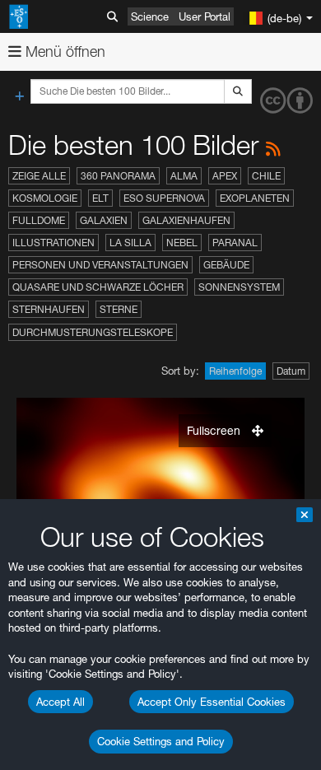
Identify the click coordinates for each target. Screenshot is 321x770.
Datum (291, 371)
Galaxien (104, 220)
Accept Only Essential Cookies (211, 701)
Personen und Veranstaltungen (100, 265)
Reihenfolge (235, 371)
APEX (224, 176)
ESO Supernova (164, 198)
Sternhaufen (48, 309)
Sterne (118, 309)
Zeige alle (39, 176)
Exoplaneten (255, 198)
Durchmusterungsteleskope (92, 332)
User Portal (204, 16)
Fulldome (38, 220)
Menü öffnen (63, 51)
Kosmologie (44, 198)
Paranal (235, 242)
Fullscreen (215, 430)
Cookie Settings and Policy (161, 741)
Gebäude (226, 265)
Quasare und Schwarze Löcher (98, 287)
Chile (266, 176)
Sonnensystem (239, 287)
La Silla (130, 242)
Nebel (182, 242)
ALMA (184, 176)
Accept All (60, 701)
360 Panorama (118, 176)
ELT (100, 198)
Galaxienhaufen (186, 220)
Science (150, 16)
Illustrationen (53, 242)
